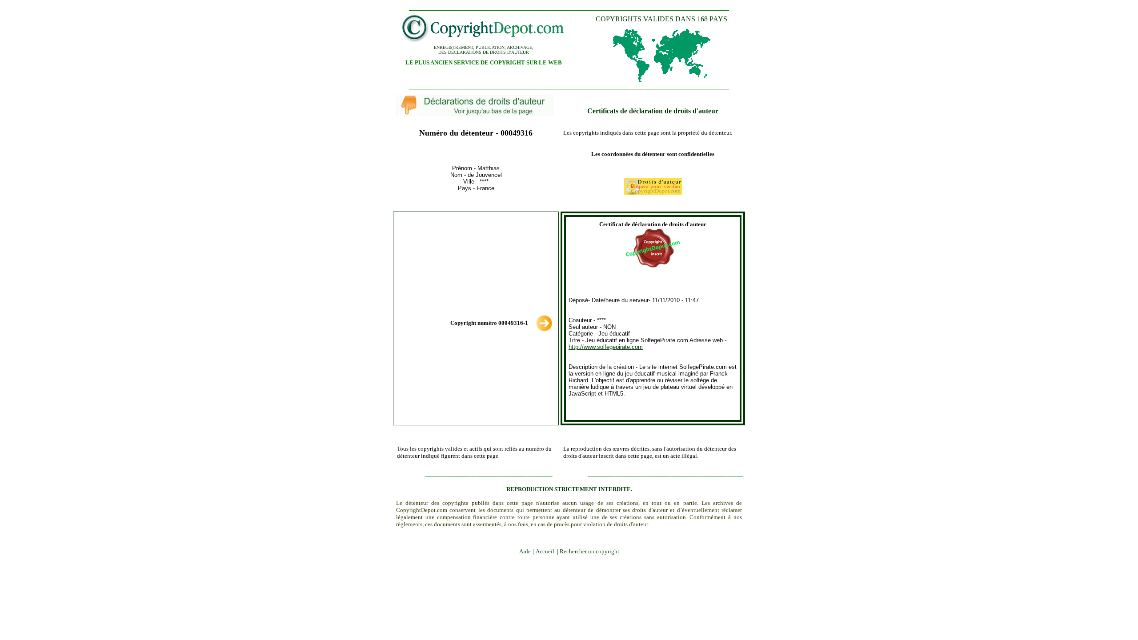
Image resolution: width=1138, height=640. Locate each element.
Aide (525, 551)
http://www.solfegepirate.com (606, 347)
